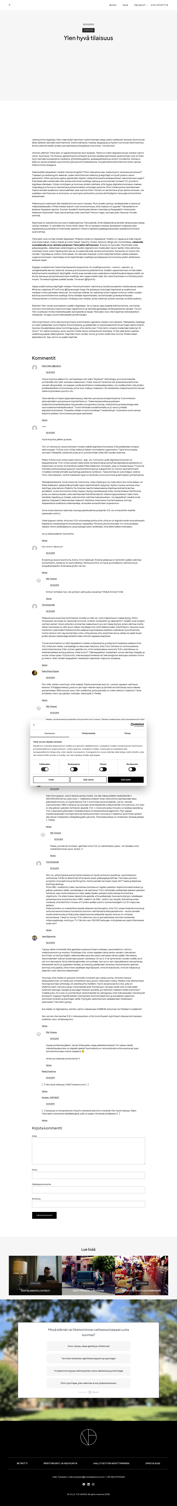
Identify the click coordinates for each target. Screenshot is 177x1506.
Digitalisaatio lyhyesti (35, 1290)
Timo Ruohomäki (48, 605)
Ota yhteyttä (159, 5)
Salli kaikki (126, 780)
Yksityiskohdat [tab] (88, 733)
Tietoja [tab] (127, 733)
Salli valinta (88, 780)
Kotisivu (36, 1198)
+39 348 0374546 (115, 1477)
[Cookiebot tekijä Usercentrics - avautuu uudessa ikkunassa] (132, 725)
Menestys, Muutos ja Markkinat (141, 1290)
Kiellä (51, 780)
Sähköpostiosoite (41, 1184)
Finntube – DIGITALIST (50, 1097)
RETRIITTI (22, 1463)
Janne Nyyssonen (49, 936)
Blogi (113, 5)
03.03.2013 (58, 839)
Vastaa (44, 420)
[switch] (74, 769)
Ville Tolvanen (51, 579)
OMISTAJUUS (152, 1463)
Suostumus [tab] (49, 733)
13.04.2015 (50, 1104)
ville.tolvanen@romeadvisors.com (86, 1477)
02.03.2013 (50, 372)
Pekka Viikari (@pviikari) (51, 366)
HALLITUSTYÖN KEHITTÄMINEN (111, 1463)
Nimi (34, 1169)
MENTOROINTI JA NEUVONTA (60, 1463)
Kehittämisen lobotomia (88, 1290)
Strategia (88, 30)
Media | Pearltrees (49, 1071)
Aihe (34, 1136)
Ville (125, 5)
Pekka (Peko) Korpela (50, 671)
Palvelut (140, 5)
